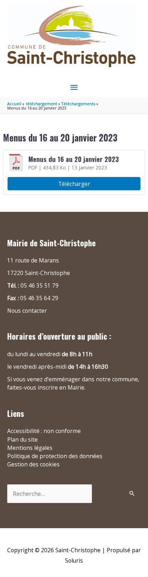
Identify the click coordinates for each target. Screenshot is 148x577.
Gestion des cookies (33, 464)
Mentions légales (29, 448)
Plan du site (22, 439)
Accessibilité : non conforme (44, 431)
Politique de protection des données (54, 456)
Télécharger (74, 184)
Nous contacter (27, 311)
